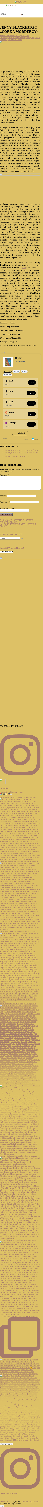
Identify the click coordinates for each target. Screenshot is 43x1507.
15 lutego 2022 (20, 36)
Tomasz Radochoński (7, 36)
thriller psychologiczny (27, 38)
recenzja (16, 38)
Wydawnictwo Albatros (14, 40)
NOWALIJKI (5, 1502)
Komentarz (4, 475)
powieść (10, 38)
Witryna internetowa (7, 508)
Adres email (5, 502)
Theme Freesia (26, 1502)
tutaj (24, 267)
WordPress (35, 1502)
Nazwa (3, 496)
